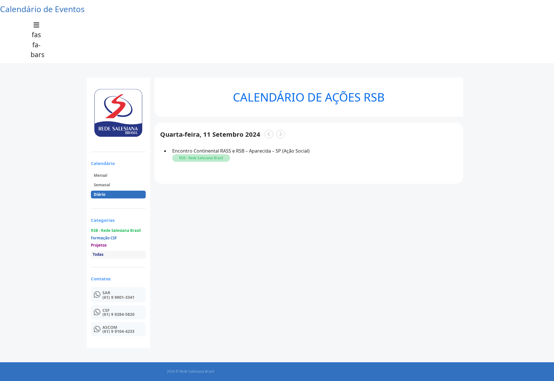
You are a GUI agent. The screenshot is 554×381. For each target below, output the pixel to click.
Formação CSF (104, 238)
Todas (98, 254)
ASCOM (109, 327)
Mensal (100, 175)
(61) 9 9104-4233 (118, 331)
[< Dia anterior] (269, 134)
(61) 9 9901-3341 (118, 297)
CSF (106, 310)
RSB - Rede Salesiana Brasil (116, 230)
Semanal (102, 184)
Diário (99, 194)
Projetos (98, 245)
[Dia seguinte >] (280, 134)
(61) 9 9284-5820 (118, 314)
